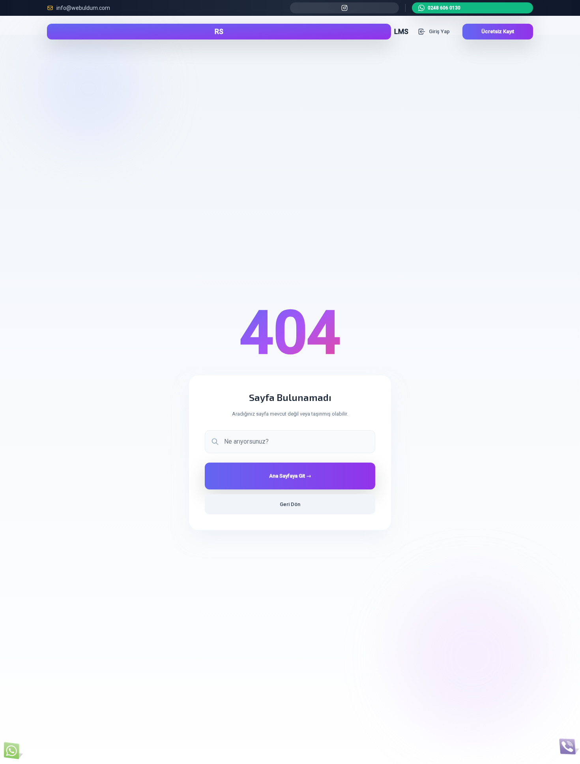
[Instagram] (344, 7)
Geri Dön (290, 504)
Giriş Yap (439, 31)
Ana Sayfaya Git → (290, 476)
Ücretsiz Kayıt (497, 31)
